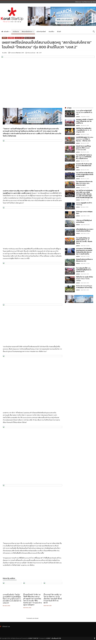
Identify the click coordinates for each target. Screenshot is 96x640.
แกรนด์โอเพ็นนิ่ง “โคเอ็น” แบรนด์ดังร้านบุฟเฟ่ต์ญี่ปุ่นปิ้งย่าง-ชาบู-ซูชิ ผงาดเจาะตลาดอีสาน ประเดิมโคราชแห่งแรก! (12, 599)
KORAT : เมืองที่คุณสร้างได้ (53, 638)
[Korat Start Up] (12, 6)
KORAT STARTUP (33, 638)
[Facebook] (94, 638)
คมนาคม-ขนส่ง (19, 38)
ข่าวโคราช (11, 38)
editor (5, 52)
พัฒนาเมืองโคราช (29, 38)
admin (78, 116)
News (4, 38)
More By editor (9, 579)
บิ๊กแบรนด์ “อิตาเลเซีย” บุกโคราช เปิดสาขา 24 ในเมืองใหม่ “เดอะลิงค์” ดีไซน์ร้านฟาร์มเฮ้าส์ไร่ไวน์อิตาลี (53, 599)
